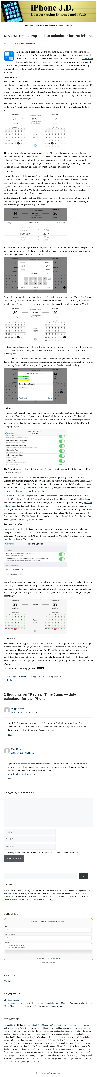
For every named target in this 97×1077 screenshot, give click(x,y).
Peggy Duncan (18, 708)
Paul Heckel (16, 749)
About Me (68, 26)
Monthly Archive (51, 26)
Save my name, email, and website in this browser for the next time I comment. (43, 852)
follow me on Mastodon (59, 1003)
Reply (10, 734)
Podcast (61, 26)
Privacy (53, 962)
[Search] (83, 876)
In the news (12, 680)
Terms (47, 962)
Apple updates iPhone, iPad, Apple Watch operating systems (34, 676)
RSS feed (7, 981)
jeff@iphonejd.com (11, 1000)
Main (26, 26)
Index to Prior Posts (37, 26)
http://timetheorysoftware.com (21, 773)
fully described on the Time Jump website (25, 490)
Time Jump (87, 58)
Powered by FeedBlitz (55, 958)
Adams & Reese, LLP (12, 899)
